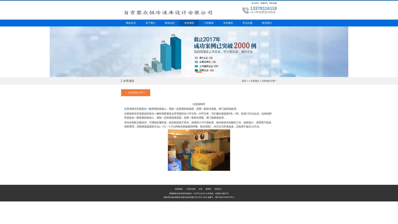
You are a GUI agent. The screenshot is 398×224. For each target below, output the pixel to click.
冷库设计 (218, 189)
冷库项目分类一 (269, 81)
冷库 (200, 189)
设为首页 (255, 3)
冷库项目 (189, 23)
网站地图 (273, 3)
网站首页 (131, 23)
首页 (244, 81)
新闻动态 (170, 23)
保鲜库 (208, 189)
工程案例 (209, 23)
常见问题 (247, 23)
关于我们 (150, 23)
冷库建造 (228, 23)
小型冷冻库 (191, 189)
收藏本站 (264, 3)
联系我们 (267, 23)
